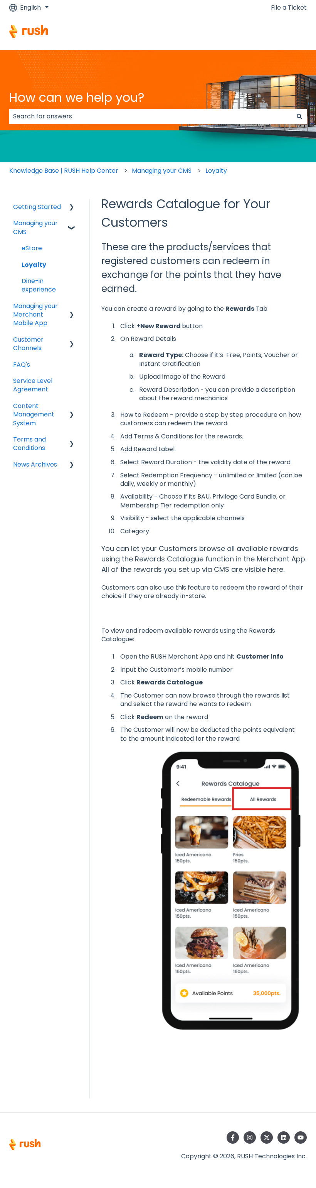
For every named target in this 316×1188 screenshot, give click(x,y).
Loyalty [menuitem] (34, 264)
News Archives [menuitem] (35, 464)
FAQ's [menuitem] (21, 364)
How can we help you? (77, 97)
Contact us (282, 32)
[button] (72, 208)
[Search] (299, 116)
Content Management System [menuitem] (33, 414)
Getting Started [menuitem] (37, 206)
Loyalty (216, 170)
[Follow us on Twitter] (267, 1137)
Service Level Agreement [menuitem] (32, 385)
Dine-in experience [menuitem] (39, 285)
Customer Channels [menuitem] (28, 343)
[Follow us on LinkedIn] (283, 1137)
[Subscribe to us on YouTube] (300, 1137)
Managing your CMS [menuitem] (35, 227)
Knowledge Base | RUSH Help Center (63, 170)
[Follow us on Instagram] (250, 1137)
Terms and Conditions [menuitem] (29, 443)
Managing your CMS (162, 170)
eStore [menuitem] (32, 248)
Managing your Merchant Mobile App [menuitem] (35, 315)
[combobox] (150, 116)
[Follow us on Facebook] (233, 1137)
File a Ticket (289, 7)
